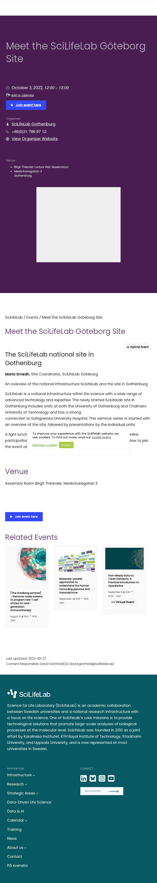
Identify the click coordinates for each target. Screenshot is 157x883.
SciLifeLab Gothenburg (33, 124)
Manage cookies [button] (45, 445)
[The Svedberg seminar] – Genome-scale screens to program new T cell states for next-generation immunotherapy (26, 601)
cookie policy (101, 437)
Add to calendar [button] (22, 95)
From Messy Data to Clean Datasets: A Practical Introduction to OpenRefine (123, 581)
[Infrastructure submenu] (34, 775)
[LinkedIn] (84, 778)
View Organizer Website (35, 139)
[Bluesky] (93, 778)
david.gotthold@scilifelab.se (91, 664)
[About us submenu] (25, 848)
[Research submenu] (26, 784)
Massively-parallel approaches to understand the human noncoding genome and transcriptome (74, 585)
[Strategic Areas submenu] (37, 793)
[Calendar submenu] (26, 820)
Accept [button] (66, 445)
